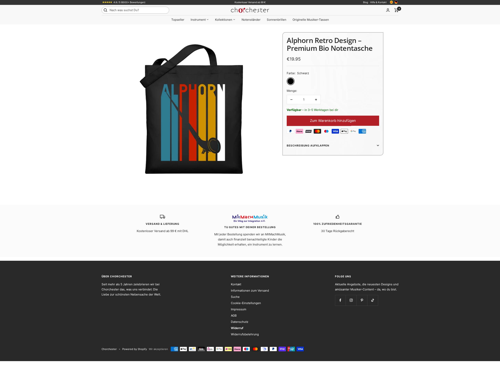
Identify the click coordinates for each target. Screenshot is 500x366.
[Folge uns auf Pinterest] (361, 300)
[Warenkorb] (396, 10)
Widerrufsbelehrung (245, 334)
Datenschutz (239, 322)
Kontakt (236, 284)
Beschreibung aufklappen (308, 145)
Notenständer (251, 19)
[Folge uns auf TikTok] (372, 300)
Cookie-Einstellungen (246, 303)
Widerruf (237, 328)
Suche (235, 297)
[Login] (388, 10)
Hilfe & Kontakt (378, 2)
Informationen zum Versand (250, 290)
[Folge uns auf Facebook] (340, 300)
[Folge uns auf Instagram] (351, 300)
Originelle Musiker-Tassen (311, 19)
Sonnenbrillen (276, 19)
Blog (365, 2)
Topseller (177, 19)
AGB (234, 315)
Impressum (238, 309)
